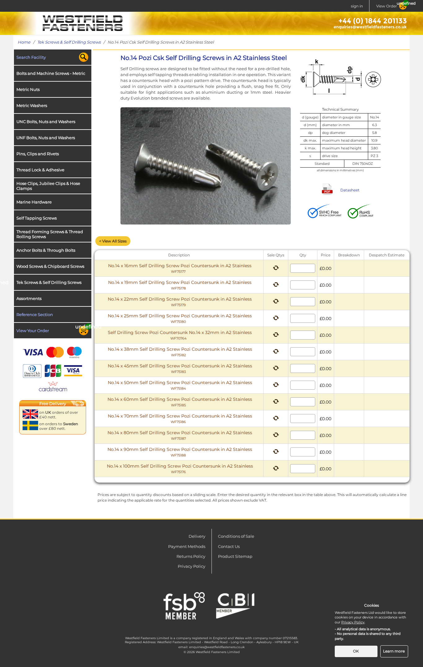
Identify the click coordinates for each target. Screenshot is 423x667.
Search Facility (31, 57)
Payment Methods (186, 546)
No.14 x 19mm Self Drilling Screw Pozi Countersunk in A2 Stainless (179, 285)
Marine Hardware (34, 201)
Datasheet (350, 190)
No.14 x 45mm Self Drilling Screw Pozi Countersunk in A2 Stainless (180, 368)
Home (24, 42)
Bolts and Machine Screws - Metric (50, 73)
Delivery (197, 536)
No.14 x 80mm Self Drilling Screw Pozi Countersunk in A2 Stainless (179, 435)
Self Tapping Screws (36, 218)
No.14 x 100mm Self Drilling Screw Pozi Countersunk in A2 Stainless (180, 468)
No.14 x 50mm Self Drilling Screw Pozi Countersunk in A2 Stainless (180, 385)
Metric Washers (31, 105)
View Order (386, 6)
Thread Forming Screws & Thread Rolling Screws (49, 234)
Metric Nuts (28, 89)
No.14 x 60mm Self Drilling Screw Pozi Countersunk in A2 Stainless (179, 401)
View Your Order (32, 330)
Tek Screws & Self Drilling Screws (69, 42)
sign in (357, 6)
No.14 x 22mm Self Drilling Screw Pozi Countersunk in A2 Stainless (180, 301)
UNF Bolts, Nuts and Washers (45, 137)
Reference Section (34, 314)
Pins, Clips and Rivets (37, 153)
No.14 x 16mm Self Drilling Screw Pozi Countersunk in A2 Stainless (179, 268)
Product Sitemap (235, 556)
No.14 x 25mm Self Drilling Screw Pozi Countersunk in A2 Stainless (180, 318)
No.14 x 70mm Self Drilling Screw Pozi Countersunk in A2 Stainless (180, 418)
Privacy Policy (191, 566)
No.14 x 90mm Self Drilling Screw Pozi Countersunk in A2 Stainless (179, 452)
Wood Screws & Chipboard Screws (50, 266)
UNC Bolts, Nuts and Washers (45, 121)
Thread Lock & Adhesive (40, 169)
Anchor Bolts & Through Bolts (45, 250)
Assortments (28, 298)
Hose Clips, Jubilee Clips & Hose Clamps (48, 186)
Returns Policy (191, 556)
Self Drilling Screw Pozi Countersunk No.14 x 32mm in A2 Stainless (180, 335)
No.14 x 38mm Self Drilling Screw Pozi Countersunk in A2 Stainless (180, 351)
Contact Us (229, 546)
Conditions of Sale (236, 536)
